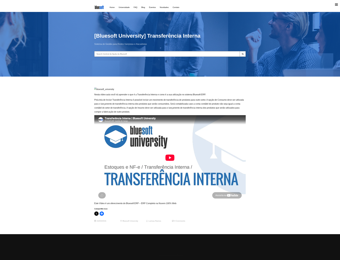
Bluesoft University (130, 221)
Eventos (152, 7)
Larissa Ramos (154, 221)
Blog (143, 7)
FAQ (135, 7)
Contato (176, 7)
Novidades (164, 7)
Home (112, 7)
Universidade (124, 7)
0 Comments (179, 221)
